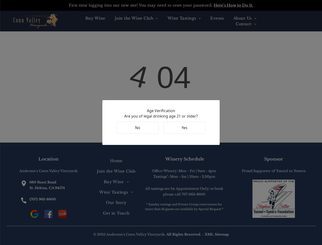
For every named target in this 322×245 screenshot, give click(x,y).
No (137, 127)
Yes (184, 127)
